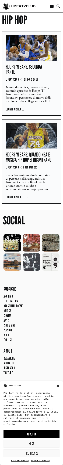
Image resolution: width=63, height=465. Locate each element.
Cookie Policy (20, 460)
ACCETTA (31, 434)
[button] (57, 386)
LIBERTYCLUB (23, 6)
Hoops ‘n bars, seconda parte (24, 69)
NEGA (31, 444)
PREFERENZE (31, 453)
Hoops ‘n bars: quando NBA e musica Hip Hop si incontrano (28, 157)
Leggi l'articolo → (17, 109)
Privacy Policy (40, 460)
